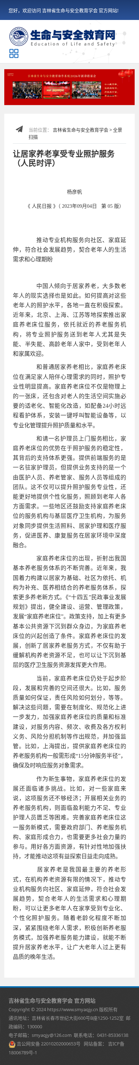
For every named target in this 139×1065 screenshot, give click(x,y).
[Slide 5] (64, 95)
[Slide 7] (83, 95)
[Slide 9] (101, 95)
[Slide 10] (110, 95)
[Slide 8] (92, 95)
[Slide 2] (37, 95)
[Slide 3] (46, 95)
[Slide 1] (28, 95)
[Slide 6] (74, 95)
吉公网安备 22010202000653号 (49, 1043)
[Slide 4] (56, 95)
